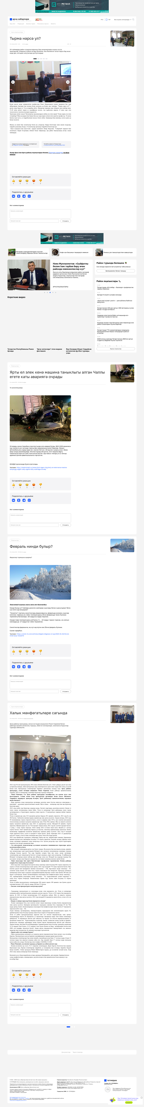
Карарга (128, 1102)
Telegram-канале (18, 145)
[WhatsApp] (29, 196)
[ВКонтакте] (13, 196)
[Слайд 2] (47, 292)
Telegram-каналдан (56, 152)
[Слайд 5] (55, 292)
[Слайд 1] (44, 292)
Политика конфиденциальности (18, 1100)
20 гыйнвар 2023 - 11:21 (15, 44)
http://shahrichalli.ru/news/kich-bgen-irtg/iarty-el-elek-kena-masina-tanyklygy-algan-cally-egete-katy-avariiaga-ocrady (38, 468)
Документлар (66, 1052)
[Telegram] (24, 196)
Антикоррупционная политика (18, 1097)
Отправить (65, 221)
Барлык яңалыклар (115, 349)
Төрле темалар (77, 1052)
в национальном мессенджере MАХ (54, 145)
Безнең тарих (30, 24)
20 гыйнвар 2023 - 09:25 (15, 718)
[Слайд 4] (52, 292)
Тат (109, 19)
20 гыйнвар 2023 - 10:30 (15, 382)
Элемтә (53, 24)
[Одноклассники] (18, 196)
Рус (102, 19)
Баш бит (12, 24)
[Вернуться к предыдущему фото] (13, 82)
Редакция (21, 24)
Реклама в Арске (43, 24)
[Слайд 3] (50, 292)
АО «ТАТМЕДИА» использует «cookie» (19, 1098)
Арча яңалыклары (17, 32)
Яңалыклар (15, 366)
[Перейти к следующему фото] (68, 82)
